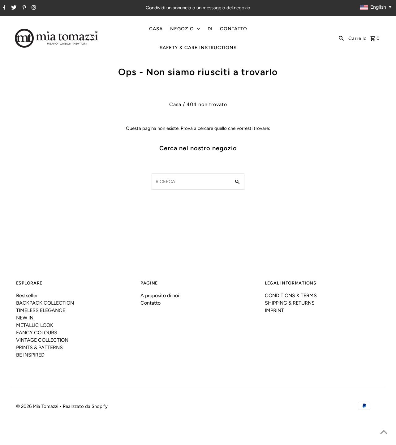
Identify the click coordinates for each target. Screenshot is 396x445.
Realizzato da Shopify (85, 406)
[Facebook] (4, 8)
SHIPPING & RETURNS (290, 303)
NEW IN (24, 318)
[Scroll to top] (383, 432)
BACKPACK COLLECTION (45, 303)
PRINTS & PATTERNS (39, 347)
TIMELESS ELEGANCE (40, 310)
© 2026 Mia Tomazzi (37, 406)
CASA (156, 29)
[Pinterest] (23, 8)
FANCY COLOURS (36, 333)
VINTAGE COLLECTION (42, 340)
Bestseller (27, 295)
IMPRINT (274, 310)
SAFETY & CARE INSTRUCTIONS (198, 47)
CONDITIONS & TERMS (291, 295)
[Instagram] (33, 8)
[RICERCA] (341, 38)
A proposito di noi (159, 295)
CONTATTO (233, 29)
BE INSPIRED (30, 355)
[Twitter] (13, 8)
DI (210, 29)
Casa (175, 104)
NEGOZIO (182, 29)
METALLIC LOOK (34, 325)
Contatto (150, 303)
